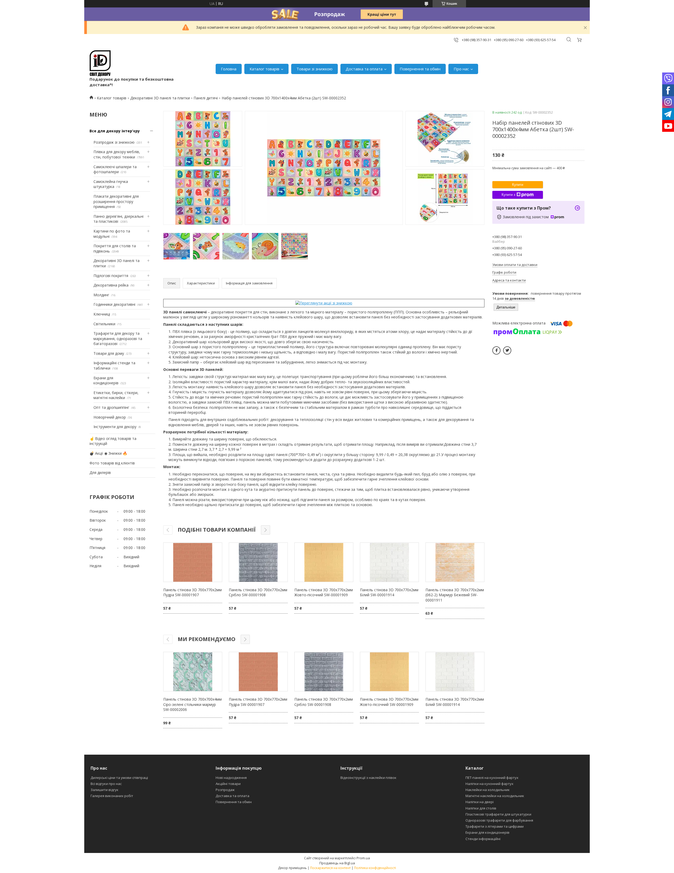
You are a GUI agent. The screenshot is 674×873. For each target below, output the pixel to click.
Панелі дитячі (206, 97)
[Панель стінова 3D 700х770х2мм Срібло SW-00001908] (258, 562)
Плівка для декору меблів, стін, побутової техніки (116, 154)
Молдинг (101, 294)
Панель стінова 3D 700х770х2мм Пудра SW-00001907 (192, 592)
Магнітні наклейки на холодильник (494, 795)
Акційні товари (228, 783)
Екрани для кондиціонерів (105, 380)
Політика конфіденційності (375, 868)
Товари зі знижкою (314, 68)
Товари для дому (108, 353)
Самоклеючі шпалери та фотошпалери (115, 169)
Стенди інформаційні (482, 838)
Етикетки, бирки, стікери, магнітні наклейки (115, 395)
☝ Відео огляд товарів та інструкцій (113, 441)
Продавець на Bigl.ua (337, 863)
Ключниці (101, 314)
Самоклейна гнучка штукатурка (110, 184)
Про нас (461, 68)
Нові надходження (231, 777)
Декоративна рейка (110, 285)
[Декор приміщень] (100, 63)
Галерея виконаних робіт (112, 795)
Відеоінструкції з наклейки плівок (368, 777)
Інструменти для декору (114, 426)
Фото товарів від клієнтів (112, 462)
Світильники (104, 323)
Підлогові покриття (110, 275)
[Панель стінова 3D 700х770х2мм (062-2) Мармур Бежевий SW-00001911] (454, 562)
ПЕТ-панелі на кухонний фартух (491, 777)
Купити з (508, 195)
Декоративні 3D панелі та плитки (160, 97)
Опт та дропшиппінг (111, 407)
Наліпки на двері (479, 801)
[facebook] (496, 350)
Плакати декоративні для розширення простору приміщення (116, 201)
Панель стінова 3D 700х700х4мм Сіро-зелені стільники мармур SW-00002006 (192, 704)
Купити (517, 185)
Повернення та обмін (420, 68)
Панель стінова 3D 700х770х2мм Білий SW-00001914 (389, 592)
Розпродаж (225, 789)
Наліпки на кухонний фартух (489, 783)
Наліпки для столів (480, 808)
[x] (507, 350)
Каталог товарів (264, 68)
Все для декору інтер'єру (115, 130)
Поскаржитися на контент (330, 868)
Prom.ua (363, 858)
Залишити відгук (104, 789)
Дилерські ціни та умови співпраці (119, 777)
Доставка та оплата (364, 68)
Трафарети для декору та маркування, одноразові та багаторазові (117, 338)
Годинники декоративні (114, 304)
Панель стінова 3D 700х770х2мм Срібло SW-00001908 (258, 592)
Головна (228, 68)
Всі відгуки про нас (106, 783)
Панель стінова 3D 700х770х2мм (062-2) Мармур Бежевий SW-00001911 (454, 595)
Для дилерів (100, 472)
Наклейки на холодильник (487, 789)
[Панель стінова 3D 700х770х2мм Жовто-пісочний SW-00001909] (323, 562)
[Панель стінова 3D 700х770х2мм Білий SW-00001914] (389, 562)
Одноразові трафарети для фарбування (499, 820)
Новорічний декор (109, 417)
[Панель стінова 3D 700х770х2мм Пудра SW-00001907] (192, 562)
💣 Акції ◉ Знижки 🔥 (108, 453)
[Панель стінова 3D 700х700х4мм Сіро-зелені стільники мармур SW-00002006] (192, 671)
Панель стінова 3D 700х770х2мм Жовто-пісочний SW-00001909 (323, 592)
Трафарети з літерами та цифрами (494, 826)
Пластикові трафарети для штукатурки (498, 814)
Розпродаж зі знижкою (114, 142)
